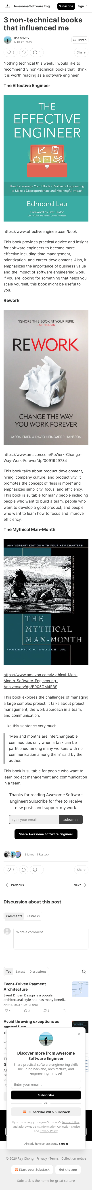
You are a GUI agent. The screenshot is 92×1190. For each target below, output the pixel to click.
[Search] (83, 971)
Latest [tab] (20, 972)
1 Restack (43, 854)
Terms (54, 1158)
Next (77, 885)
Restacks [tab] (33, 916)
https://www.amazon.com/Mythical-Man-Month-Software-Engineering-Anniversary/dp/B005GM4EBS (40, 681)
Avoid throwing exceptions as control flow (31, 1024)
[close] (79, 1033)
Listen (82, 40)
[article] (46, 997)
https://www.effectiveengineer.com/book (40, 231)
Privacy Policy (49, 1131)
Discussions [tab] (37, 972)
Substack (24, 1180)
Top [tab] (8, 972)
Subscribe (66, 6)
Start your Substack (34, 1169)
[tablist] (23, 916)
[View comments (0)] (23, 52)
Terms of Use (70, 1122)
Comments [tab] (14, 916)
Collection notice (73, 1158)
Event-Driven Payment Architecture (25, 987)
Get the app (68, 1169)
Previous (17, 885)
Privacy (41, 1158)
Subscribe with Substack (49, 1112)
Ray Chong (21, 37)
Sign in (83, 6)
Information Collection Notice (60, 1127)
